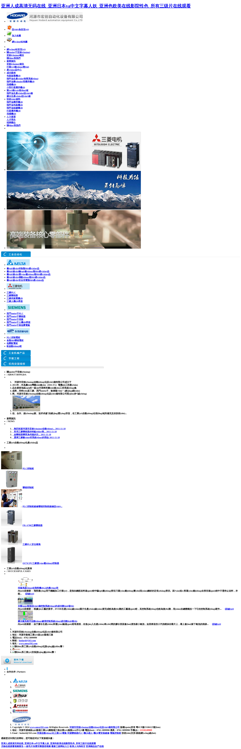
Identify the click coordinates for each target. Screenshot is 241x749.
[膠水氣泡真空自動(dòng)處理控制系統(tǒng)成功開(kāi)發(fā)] (25, 619)
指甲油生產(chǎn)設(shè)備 (20, 93)
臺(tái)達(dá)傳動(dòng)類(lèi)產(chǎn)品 (26, 277)
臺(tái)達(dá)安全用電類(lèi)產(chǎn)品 (25, 280)
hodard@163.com (27, 640)
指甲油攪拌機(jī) (15, 102)
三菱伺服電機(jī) (15, 298)
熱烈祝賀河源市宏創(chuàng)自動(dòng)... (39, 429)
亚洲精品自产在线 (95, 746)
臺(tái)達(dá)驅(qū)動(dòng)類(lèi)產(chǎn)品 (28, 271)
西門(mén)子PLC (15, 313)
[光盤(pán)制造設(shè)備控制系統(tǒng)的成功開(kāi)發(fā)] (25, 604)
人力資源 (11, 116)
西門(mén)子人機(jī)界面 (18, 322)
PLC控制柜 (28, 468)
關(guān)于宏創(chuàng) (18, 52)
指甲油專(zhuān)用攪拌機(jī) (20, 81)
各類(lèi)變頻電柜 (15, 340)
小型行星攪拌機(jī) (16, 87)
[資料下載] (17, 664)
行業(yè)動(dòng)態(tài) (18, 67)
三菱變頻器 (12, 295)
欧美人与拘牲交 (77, 746)
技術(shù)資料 (13, 99)
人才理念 (11, 119)
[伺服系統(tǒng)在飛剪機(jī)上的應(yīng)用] (25, 586)
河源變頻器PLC (75, 733)
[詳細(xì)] (29, 594)
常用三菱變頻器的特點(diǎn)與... (34, 431)
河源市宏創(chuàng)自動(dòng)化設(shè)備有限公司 (94, 727)
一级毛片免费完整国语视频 (37, 746)
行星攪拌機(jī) (14, 111)
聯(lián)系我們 (14, 58)
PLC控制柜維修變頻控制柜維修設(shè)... (42, 506)
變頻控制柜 (28, 487)
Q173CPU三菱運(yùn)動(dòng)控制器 (41, 563)
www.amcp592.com (28, 643)
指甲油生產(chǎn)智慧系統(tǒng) (22, 78)
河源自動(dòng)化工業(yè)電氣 (52, 733)
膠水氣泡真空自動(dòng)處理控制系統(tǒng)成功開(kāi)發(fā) (47, 621)
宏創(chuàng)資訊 (15, 64)
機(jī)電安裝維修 (101, 733)
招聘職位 (11, 122)
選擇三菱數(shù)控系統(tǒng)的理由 (36, 437)
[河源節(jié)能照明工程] (16, 360)
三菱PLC (11, 292)
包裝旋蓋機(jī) (14, 76)
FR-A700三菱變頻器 (33, 525)
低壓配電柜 (12, 343)
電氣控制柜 (115, 733)
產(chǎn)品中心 (14, 70)
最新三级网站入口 (60, 746)
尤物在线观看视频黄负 (12, 746)
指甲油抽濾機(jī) (15, 108)
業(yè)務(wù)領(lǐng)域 (17, 90)
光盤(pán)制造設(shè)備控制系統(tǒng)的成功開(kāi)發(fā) (46, 606)
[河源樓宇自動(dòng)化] (16, 355)
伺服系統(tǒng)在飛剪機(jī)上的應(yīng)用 (38, 588)
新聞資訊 (11, 61)
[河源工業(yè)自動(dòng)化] (16, 365)
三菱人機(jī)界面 (15, 301)
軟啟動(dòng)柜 (14, 346)
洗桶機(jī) (11, 84)
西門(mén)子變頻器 (16, 316)
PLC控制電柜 (13, 337)
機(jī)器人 (88, 733)
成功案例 (11, 73)
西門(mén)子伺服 (15, 319)
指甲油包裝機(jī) (15, 105)
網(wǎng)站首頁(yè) (16, 49)
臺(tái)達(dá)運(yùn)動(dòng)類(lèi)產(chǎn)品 (28, 274)
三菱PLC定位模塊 (32, 544)
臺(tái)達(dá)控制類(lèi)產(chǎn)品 (23, 268)
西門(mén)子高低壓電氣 (18, 325)
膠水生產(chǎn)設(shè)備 (19, 96)
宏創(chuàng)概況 (15, 55)
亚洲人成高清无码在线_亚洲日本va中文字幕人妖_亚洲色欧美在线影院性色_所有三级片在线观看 (96, 5)
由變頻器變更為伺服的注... (31, 434)
